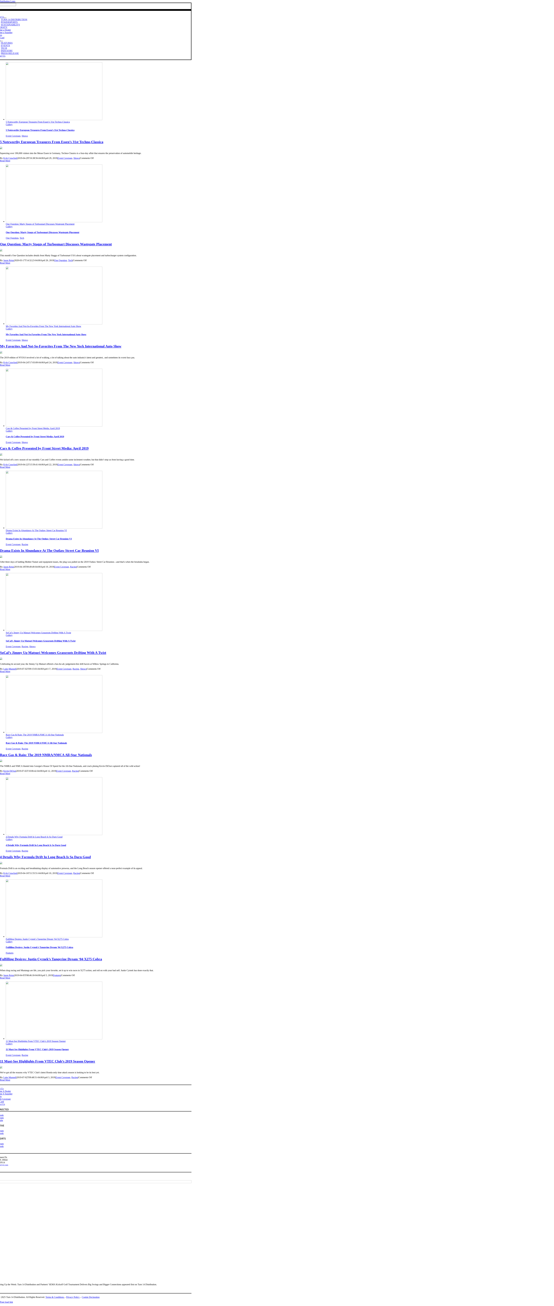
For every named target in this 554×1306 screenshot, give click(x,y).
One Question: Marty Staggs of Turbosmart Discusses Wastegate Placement (40, 224)
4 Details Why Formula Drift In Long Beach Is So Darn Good (34, 837)
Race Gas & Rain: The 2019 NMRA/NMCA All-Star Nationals (35, 735)
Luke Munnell (9, 669)
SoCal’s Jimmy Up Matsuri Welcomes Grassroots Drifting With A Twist (38, 632)
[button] (54, 91)
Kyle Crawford (10, 158)
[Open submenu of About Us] (5, 17)
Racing (25, 544)
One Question (12, 238)
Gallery (9, 124)
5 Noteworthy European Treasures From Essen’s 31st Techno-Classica (38, 122)
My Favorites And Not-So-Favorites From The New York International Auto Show (43, 326)
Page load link (6, 1302)
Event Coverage (13, 136)
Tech (22, 238)
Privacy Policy (73, 1297)
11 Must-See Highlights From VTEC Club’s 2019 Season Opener (36, 1041)
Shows (25, 136)
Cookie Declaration (91, 1297)
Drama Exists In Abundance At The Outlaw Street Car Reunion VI (36, 530)
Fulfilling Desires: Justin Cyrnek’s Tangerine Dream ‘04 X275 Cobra (37, 939)
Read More (5, 160)
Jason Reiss (8, 260)
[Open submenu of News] (1, 41)
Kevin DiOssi (9, 771)
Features (9, 953)
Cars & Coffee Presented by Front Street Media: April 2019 (33, 428)
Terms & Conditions (54, 1297)
